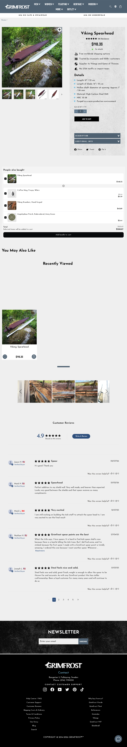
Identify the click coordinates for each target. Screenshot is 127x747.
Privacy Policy (34, 718)
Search (34, 730)
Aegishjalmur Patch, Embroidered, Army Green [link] (36, 214)
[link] (12, 178)
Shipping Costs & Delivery (34, 710)
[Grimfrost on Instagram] (45, 689)
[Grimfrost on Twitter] (67, 689)
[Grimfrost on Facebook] (52, 689)
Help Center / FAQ (34, 699)
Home (3, 20)
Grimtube (95, 714)
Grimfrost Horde (96, 702)
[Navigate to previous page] (48, 600)
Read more (40, 551)
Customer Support (34, 702)
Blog (34, 726)
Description (82, 136)
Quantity (80, 107)
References (95, 710)
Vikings (96, 718)
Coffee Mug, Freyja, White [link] (28, 190)
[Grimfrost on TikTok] (82, 689)
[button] (21, 391)
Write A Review (81, 436)
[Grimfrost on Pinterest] (75, 689)
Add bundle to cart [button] (63, 235)
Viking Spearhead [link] (24, 175)
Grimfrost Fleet (95, 706)
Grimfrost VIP (95, 722)
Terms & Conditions (34, 714)
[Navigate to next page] (78, 600)
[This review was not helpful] (116, 473)
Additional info (84, 141)
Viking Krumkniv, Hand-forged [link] (29, 202)
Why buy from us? (95, 699)
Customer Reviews (34, 706)
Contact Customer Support (63, 684)
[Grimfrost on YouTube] (60, 689)
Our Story (34, 722)
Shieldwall (96, 726)
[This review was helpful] (111, 473)
